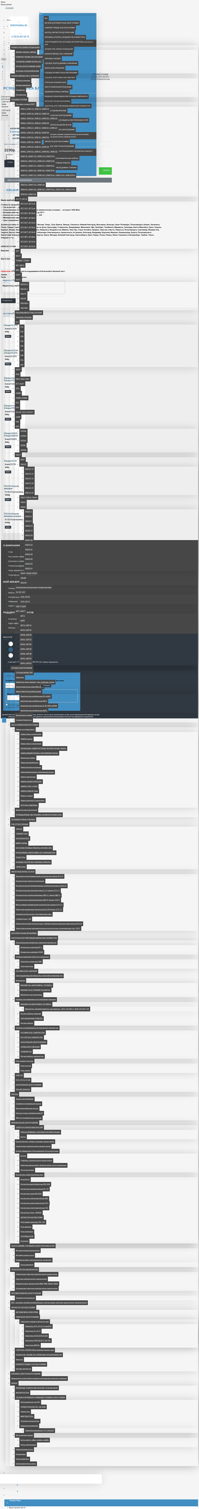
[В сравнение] (9, 339)
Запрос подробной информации (19, 180)
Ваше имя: (5, 251)
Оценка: (4, 275)
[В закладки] (6, 339)
